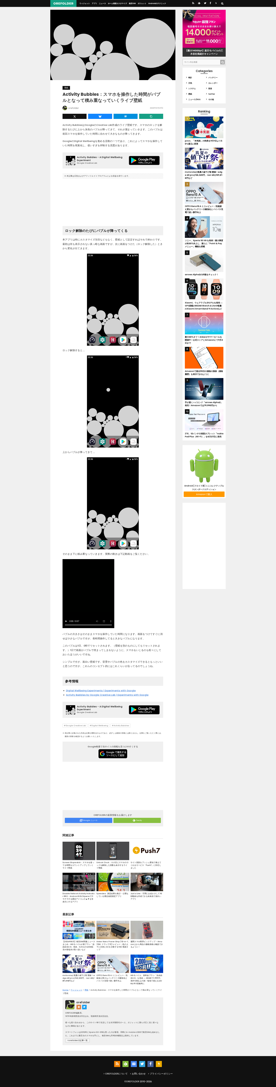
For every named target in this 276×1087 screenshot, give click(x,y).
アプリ (94, 3)
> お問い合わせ (138, 1073)
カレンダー (213, 83)
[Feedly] (198, 3)
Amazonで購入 (204, 494)
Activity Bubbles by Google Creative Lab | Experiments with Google (107, 695)
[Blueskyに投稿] (100, 116)
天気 (190, 83)
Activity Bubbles (121, 725)
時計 (190, 77)
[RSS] (193, 3)
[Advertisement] (113, 201)
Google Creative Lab (76, 725)
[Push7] (216, 3)
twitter (211, 94)
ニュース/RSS (194, 99)
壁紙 (66, 88)
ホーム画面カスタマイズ (117, 3)
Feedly (139, 820)
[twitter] (205, 3)
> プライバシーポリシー (160, 1073)
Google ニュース (90, 820)
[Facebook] (210, 3)
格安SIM (132, 3)
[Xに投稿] (75, 116)
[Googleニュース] (134, 1064)
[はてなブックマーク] (126, 116)
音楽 (210, 88)
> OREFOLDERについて (115, 1073)
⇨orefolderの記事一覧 (77, 1040)
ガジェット (142, 3)
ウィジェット (84, 3)
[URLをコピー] (151, 116)
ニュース (102, 3)
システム (192, 88)
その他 (211, 99)
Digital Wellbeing (100, 725)
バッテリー (213, 77)
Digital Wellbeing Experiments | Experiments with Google (101, 690)
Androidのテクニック (157, 3)
